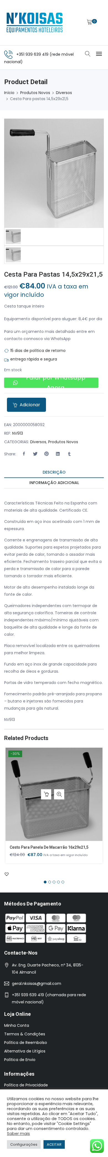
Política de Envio (19, 1059)
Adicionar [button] (46, 794)
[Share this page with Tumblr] (69, 454)
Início (9, 92)
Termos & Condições (24, 1034)
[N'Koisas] (34, 22)
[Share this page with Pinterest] (47, 454)
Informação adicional (54, 482)
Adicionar (29, 405)
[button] (24, 454)
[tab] (54, 472)
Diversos (64, 92)
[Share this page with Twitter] (35, 454)
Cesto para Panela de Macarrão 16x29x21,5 (49, 847)
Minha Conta (16, 1025)
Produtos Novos (35, 92)
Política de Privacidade (26, 1085)
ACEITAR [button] (54, 1144)
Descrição (54, 472)
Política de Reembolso (25, 1042)
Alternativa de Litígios (24, 1051)
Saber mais (18, 1133)
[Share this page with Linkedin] (58, 454)
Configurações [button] (23, 1144)
